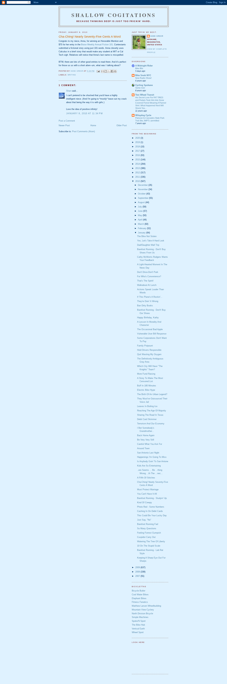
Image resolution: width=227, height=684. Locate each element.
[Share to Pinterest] (115, 71)
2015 (138, 159)
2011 (138, 177)
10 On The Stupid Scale (148, 546)
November (143, 189)
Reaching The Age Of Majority (151, 410)
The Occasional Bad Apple (150, 329)
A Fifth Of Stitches (146, 477)
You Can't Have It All (147, 494)
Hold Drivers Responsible (149, 350)
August (141, 202)
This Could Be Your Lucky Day (152, 515)
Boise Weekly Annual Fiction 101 (97, 44)
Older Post (121, 125)
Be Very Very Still (145, 439)
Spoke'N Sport (139, 621)
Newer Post (64, 125)
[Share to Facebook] (112, 71)
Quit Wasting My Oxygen (149, 354)
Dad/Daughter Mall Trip (148, 245)
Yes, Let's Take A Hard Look (150, 240)
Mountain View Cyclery (143, 609)
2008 (138, 571)
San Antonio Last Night (148, 452)
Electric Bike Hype (146, 390)
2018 (138, 146)
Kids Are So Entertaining (149, 465)
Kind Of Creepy (144, 502)
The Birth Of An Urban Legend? (152, 394)
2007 (138, 576)
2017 (138, 151)
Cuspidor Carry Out (146, 537)
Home (93, 125)
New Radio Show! (143, 78)
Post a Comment (67, 121)
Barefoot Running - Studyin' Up (152, 498)
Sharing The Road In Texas (150, 415)
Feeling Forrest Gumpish (149, 533)
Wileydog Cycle (143, 115)
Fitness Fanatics (140, 602)
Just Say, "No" (144, 520)
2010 (138, 181)
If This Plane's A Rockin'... (149, 297)
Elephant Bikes (139, 598)
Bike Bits (139, 68)
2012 (138, 172)
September (143, 198)
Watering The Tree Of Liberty (151, 541)
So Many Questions (146, 528)
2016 (138, 155)
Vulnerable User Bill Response (151, 333)
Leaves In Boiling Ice (147, 406)
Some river (140, 88)
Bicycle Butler (138, 590)
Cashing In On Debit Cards (150, 511)
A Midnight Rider (144, 65)
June (140, 211)
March (141, 224)
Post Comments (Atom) (83, 131)
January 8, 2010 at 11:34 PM (84, 113)
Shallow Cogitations (113, 15)
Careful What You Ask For (149, 444)
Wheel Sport (138, 632)
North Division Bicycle (142, 613)
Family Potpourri (145, 345)
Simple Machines (140, 617)
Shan (68, 91)
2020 (138, 138)
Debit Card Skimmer (147, 419)
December (143, 185)
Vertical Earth (138, 628)
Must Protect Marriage (148, 489)
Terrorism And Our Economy (150, 423)
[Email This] (102, 71)
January (142, 232)
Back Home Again (145, 435)
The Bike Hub (138, 625)
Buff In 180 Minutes (146, 385)
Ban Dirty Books (145, 305)
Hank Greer (156, 36)
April (140, 219)
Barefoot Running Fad (147, 524)
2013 (138, 168)
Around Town (143, 448)
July (140, 206)
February (142, 228)
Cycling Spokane (144, 85)
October (142, 193)
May (140, 215)
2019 (138, 142)
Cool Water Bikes (140, 594)
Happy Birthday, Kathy (148, 317)
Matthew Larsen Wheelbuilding (146, 606)
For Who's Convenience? (149, 276)
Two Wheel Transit (144, 95)
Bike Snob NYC (143, 75)
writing (72, 75)
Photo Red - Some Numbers (150, 507)
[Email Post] (98, 71)
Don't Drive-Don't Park (147, 272)
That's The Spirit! (145, 280)
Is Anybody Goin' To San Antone (152, 461)
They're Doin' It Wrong (147, 301)
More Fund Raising (146, 374)
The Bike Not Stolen (147, 236)
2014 (138, 164)
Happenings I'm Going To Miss (152, 457)
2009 (138, 567)
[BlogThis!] (105, 71)
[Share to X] (109, 71)
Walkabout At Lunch (146, 285)
